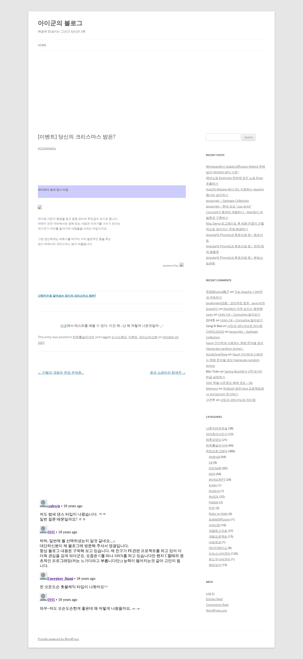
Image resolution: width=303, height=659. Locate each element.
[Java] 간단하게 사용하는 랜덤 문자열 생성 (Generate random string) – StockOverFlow (234, 348)
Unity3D (214, 525)
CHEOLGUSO (215, 331)
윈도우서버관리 (219, 559)
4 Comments (47, 148)
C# (211, 462)
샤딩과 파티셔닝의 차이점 (245, 326)
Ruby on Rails (218, 514)
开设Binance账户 (217, 292)
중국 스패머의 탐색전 (168, 372)
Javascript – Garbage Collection (227, 200)
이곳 (63, 325)
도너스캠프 (119, 337)
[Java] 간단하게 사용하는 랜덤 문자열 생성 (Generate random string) (234, 360)
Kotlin (213, 485)
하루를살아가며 (83, 337)
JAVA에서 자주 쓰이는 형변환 (243, 309)
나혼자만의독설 (216, 428)
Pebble (213, 502)
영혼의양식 (213, 440)
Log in (210, 593)
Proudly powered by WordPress (58, 639)
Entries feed (214, 599)
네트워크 (215, 542)
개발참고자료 (218, 531)
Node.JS (214, 491)
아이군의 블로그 (60, 22)
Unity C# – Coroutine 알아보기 (239, 314)
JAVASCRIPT (217, 479)
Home (42, 45)
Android (214, 457)
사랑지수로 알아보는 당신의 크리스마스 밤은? (67, 296)
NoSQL (214, 496)
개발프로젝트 (218, 536)
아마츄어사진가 (216, 434)
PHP (212, 508)
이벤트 (133, 337)
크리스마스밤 (148, 337)
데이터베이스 (218, 548)
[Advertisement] (151, 86)
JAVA (212, 474)
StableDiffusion (219, 519)
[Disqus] (112, 435)
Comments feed (217, 605)
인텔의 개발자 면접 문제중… (61, 372)
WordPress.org (216, 610)
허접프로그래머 (216, 451)
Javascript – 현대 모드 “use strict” (228, 206)
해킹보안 (215, 565)
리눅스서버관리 (219, 553)
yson (209, 314)
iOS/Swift (215, 468)
